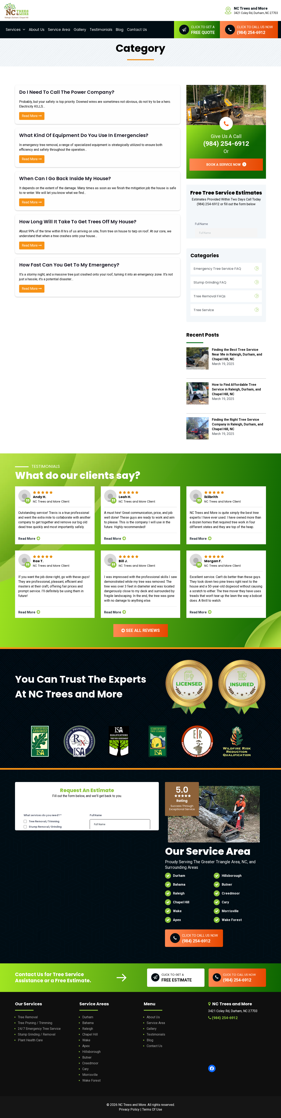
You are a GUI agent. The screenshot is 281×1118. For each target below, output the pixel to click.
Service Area (59, 29)
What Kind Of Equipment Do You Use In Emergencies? (83, 135)
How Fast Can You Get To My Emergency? (69, 265)
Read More (30, 116)
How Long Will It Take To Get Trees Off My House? (77, 221)
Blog (119, 29)
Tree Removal (28, 1017)
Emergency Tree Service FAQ (217, 268)
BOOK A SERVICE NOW (224, 165)
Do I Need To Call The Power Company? (66, 92)
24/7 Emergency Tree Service (39, 1029)
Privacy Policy (129, 1109)
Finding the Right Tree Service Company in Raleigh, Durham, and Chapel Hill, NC (237, 424)
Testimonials (101, 29)
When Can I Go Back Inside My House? (65, 178)
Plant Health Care (30, 1040)
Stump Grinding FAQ (210, 282)
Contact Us (137, 29)
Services (13, 29)
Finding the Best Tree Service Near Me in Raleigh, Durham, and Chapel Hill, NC (237, 354)
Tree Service (204, 310)
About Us (36, 29)
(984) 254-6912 (226, 143)
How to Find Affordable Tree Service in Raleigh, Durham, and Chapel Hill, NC (236, 389)
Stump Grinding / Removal (36, 1034)
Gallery (80, 29)
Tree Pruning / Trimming (35, 1023)
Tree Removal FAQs (209, 296)
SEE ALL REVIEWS (142, 630)
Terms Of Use (152, 1109)
